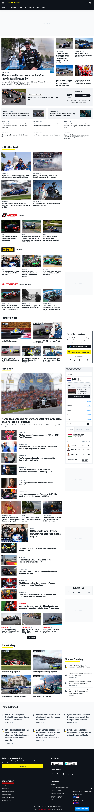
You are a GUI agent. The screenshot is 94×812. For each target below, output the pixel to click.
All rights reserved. (56, 809)
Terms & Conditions (37, 806)
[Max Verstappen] (68, 449)
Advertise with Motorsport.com (59, 787)
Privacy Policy (57, 806)
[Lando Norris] (68, 445)
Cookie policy (48, 806)
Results (89, 401)
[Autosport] (9, 284)
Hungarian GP (78, 435)
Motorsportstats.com (8, 797)
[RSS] (87, 360)
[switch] (88, 424)
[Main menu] (3, 2)
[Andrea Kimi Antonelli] (68, 454)
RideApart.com (6, 800)
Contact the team (56, 790)
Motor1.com (5, 788)
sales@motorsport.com (57, 793)
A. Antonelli (74, 454)
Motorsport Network (43, 809)
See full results (85, 460)
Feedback (53, 784)
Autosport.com (6, 794)
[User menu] (90, 2)
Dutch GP (75, 379)
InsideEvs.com (6, 785)
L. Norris (73, 445)
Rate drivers (72, 459)
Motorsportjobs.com (8, 791)
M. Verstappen (75, 450)
